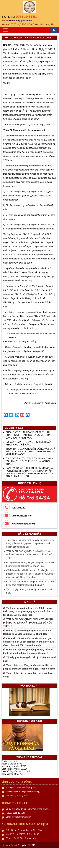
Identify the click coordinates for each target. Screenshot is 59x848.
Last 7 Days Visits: (11, 768)
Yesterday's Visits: (11, 766)
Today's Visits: (9, 763)
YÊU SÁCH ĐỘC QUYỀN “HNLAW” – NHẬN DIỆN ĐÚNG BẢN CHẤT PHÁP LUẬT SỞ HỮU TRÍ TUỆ (30, 554)
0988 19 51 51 (26, 17)
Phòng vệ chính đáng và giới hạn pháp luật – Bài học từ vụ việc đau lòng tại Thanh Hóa (28, 435)
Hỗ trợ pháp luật (9, 845)
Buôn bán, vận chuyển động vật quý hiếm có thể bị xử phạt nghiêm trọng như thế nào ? (30, 452)
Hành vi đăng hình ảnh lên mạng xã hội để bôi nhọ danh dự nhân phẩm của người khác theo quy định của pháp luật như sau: (29, 472)
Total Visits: (7, 774)
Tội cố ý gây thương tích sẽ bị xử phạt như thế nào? (28, 443)
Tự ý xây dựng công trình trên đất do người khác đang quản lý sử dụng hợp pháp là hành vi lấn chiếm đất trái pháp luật (30, 543)
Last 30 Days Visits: (12, 771)
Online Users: (9, 761)
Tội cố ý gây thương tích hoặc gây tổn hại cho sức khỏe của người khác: (29, 461)
